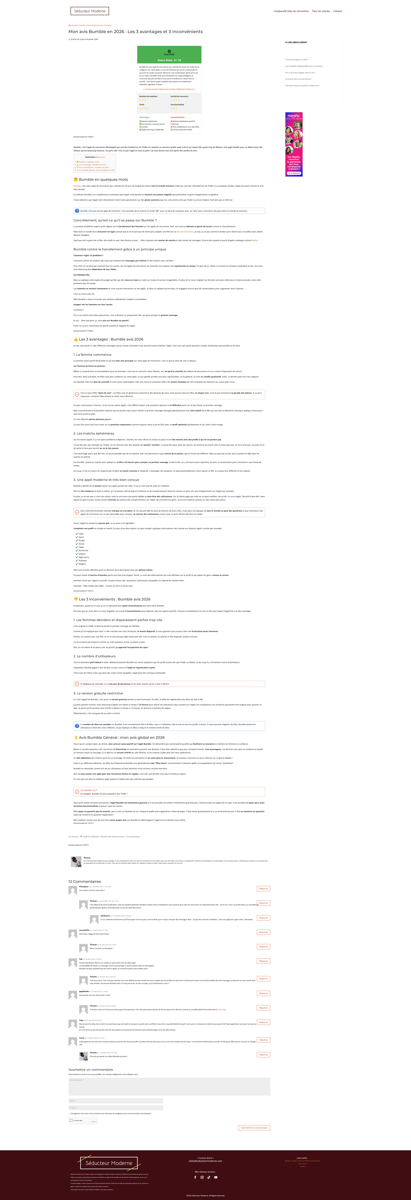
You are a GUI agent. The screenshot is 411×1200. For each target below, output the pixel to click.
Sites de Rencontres (95, 25)
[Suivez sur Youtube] (216, 1177)
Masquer (100, 157)
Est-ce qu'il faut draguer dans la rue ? (300, 72)
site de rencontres (185, 231)
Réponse (263, 888)
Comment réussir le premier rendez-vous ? (302, 85)
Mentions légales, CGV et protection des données (302, 1161)
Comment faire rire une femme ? (298, 79)
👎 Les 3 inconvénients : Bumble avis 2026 (92, 167)
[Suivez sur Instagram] (202, 1177)
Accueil (74, 25)
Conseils (82, 25)
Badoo (255, 240)
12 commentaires (133, 836)
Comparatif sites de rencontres (291, 11)
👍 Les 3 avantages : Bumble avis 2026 (90, 165)
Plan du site (302, 1164)
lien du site (220, 1009)
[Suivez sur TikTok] (209, 1177)
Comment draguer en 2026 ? (296, 59)
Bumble (108, 25)
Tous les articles (321, 11)
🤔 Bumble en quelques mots (87, 162)
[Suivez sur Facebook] (195, 1177)
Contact (337, 11)
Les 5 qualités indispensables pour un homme (304, 66)
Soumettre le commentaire (254, 1127)
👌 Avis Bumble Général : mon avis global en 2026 (95, 170)
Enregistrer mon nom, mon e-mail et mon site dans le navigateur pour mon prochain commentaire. (111, 1113)
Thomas (75, 836)
